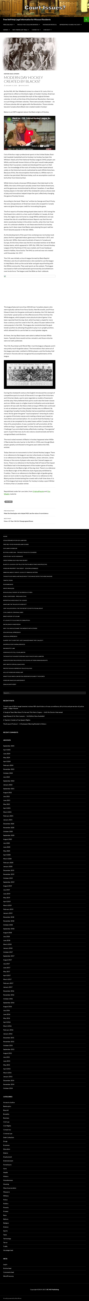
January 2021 (7, 820)
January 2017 (7, 987)
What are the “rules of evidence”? (15, 604)
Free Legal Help (8, 24)
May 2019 (6, 897)
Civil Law (6, 1122)
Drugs (5, 1141)
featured (9, 501)
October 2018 (8, 925)
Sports (16, 74)
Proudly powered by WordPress (12, 1298)
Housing (6, 1184)
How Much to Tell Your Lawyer (14, 652)
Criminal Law (7, 1133)
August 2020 (7, 839)
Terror (5, 1242)
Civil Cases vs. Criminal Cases (13, 612)
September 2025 (8, 746)
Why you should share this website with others (20, 628)
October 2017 (8, 952)
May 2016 (6, 1018)
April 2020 (7, 855)
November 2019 (8, 874)
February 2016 (8, 1030)
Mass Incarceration (9, 1188)
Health (5, 1172)
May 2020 (6, 851)
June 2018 (6, 940)
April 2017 (7, 975)
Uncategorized (8, 1250)
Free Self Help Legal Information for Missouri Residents (27, 19)
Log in (5, 1264)
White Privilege (8, 588)
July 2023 (6, 777)
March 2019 (7, 905)
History (5, 29)
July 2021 (6, 796)
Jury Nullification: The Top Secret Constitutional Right (23, 608)
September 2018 (8, 929)
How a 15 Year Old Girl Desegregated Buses (18, 520)
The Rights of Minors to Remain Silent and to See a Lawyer (23, 656)
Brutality (6, 1114)
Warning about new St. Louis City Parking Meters (20, 572)
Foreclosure (7, 1165)
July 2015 (6, 1057)
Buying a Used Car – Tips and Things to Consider (19, 552)
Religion (6, 1223)
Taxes (5, 1235)
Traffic (5, 1246)
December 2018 (8, 917)
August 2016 (7, 1006)
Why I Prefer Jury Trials (19, 29)
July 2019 (6, 890)
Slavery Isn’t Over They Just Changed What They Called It (23, 640)
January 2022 (7, 785)
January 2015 (7, 1076)
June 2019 (6, 894)
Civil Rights (7, 1126)
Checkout (46, 29)
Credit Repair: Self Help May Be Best (15, 560)
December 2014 (8, 1080)
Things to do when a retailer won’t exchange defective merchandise (27, 576)
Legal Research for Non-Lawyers (14, 540)
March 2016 (7, 1026)
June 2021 (6, 800)
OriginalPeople (38, 491)
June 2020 (6, 847)
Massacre (6, 1192)
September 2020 (8, 835)
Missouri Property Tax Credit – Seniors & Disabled (20, 568)
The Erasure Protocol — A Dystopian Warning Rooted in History (24, 724)
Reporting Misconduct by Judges (15, 600)
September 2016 (8, 1003)
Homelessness (8, 1180)
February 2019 (8, 909)
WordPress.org (8, 1276)
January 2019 (7, 913)
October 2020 (8, 831)
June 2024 (6, 754)
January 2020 (7, 866)
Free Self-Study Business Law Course (16, 544)
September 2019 (8, 882)
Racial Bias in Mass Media (12, 624)
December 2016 (8, 991)
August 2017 (7, 960)
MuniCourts (24, 85)
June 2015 (6, 1061)
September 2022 (8, 781)
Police (5, 1200)
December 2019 (8, 870)
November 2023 (8, 769)
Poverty (6, 1207)
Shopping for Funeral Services (14, 644)
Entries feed (7, 1268)
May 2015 (6, 1065)
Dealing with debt (9, 684)
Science (5, 1227)
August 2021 (7, 792)
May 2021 (6, 804)
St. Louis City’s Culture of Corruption (16, 620)
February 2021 (8, 816)
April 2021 (7, 808)
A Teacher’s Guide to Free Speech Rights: (16, 720)
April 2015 (7, 1069)
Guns (5, 1168)
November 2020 (8, 827)
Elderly (5, 1153)
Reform (5, 1219)
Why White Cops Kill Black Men (14, 664)
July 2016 (6, 1010)
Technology (7, 1239)
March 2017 (7, 979)
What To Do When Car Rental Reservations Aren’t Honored (24, 676)
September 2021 (8, 789)
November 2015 (8, 1041)
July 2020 (6, 843)
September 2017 (8, 956)
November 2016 (8, 995)
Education (6, 1149)
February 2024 (8, 765)
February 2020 (8, 862)
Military (6, 1196)
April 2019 (7, 901)
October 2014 (8, 1088)
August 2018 (7, 933)
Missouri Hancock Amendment (14, 680)
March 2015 (7, 1073)
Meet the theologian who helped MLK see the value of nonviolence (26, 512)
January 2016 (7, 1034)
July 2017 (6, 964)
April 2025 (7, 750)
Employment (7, 1157)
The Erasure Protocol (50, 24)
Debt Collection (8, 1137)
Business (6, 1118)
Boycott (6, 1110)
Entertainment (8, 1161)
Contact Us (35, 29)
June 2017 (6, 968)
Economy (6, 1145)
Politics (5, 1203)
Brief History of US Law (11, 616)
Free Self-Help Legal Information (27, 24)
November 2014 (8, 1084)
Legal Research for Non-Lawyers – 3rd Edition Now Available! (24, 716)
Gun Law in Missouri (10, 548)
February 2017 (8, 983)
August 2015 (7, 1053)
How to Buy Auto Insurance (13, 556)
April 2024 (7, 761)
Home (5, 536)
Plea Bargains (8, 584)
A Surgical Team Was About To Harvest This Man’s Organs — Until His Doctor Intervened (33, 712)
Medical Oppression (10, 636)
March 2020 (7, 859)
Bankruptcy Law (9, 648)
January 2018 (7, 948)
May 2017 (6, 971)
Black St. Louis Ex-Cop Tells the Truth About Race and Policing (25, 564)
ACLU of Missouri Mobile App (13, 672)
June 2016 (6, 1014)
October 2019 (8, 878)
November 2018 (8, 921)
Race (12, 74)
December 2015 (8, 1038)
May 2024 (6, 757)
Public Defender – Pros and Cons (14, 596)
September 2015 (8, 1049)
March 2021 (7, 812)
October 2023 (8, 773)
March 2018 (7, 944)
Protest (5, 1211)
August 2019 (7, 886)
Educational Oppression (12, 632)
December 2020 (8, 824)
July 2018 (6, 936)
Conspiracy (7, 1130)
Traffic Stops (8, 580)
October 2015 (8, 1045)
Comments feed (8, 1272)
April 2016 (7, 1022)
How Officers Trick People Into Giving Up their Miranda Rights (25, 660)
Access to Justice (9, 1102)
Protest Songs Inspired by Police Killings (17, 668)
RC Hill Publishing (53, 1289)
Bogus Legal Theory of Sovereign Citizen (17, 592)
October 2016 (8, 999)
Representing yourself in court (70, 24)
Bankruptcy (7, 1106)
